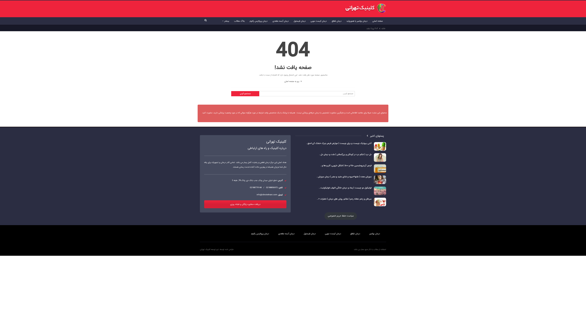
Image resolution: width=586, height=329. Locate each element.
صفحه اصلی (377, 21)
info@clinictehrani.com (267, 194)
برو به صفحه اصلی (292, 81)
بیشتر (226, 21)
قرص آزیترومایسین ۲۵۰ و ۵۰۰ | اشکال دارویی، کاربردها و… (346, 165)
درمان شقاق (337, 21)
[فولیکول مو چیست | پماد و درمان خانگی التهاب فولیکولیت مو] (380, 191)
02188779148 (256, 187)
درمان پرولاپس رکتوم (259, 21)
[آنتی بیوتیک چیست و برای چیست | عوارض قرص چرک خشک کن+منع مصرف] (380, 146)
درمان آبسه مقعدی (280, 21)
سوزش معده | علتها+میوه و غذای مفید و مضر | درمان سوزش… (344, 176)
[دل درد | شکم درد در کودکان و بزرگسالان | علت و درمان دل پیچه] (380, 157)
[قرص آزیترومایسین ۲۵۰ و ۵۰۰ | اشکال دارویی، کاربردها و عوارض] (380, 168)
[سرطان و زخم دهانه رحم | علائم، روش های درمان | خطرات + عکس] (380, 202)
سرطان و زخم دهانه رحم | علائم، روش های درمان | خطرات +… (344, 199)
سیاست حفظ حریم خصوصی (341, 216)
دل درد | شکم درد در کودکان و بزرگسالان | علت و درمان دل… (345, 154)
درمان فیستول (300, 21)
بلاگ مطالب (239, 21)
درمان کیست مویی (319, 21)
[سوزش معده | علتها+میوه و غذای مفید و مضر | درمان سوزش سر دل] (380, 179)
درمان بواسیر (374, 233)
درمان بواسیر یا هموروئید (356, 21)
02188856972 (272, 187)
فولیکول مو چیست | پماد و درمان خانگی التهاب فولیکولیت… (345, 187)
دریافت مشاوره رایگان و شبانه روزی (245, 204)
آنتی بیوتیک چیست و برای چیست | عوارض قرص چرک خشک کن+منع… (339, 143)
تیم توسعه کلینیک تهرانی (209, 249)
